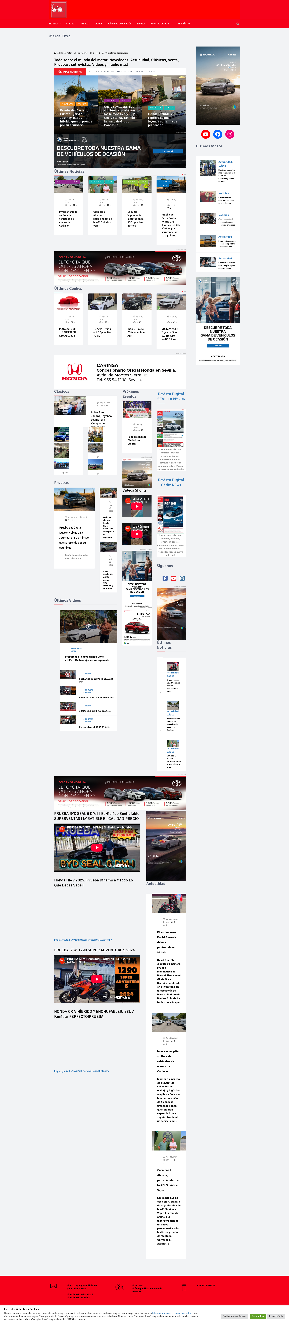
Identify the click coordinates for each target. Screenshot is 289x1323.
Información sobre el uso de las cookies (172, 1313)
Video (73, 651)
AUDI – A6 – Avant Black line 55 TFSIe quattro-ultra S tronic (171, 319)
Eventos (141, 23)
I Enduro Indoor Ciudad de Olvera (136, 440)
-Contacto (137, 1285)
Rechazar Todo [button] (276, 1316)
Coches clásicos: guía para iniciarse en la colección (226, 200)
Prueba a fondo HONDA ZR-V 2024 (94, 727)
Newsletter (184, 23)
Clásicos (71, 23)
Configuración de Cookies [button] (234, 1316)
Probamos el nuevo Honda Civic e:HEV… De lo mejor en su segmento (87, 658)
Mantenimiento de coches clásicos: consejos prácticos (226, 222)
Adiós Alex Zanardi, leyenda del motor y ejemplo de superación (101, 419)
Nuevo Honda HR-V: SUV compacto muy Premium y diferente (108, 580)
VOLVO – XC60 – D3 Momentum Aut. (102, 332)
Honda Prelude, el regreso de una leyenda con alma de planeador (118, 119)
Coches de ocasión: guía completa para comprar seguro (226, 265)
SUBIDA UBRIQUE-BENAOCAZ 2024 (95, 711)
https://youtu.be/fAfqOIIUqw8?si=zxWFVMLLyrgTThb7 (83, 939)
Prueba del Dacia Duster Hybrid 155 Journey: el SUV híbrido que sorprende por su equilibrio (136, 225)
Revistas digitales (161, 23)
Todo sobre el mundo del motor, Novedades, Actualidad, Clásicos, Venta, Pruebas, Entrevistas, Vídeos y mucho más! (116, 62)
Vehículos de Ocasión (119, 23)
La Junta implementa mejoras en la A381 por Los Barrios (101, 218)
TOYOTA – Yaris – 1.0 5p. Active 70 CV (68, 332)
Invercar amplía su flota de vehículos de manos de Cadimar (173, 724)
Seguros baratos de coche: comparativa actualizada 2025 (226, 244)
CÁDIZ (75, 181)
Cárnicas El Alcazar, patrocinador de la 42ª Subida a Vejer (126, 71)
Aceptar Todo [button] (258, 1316)
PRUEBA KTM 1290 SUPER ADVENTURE (96, 698)
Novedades (67, 100)
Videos (98, 23)
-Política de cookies (78, 1297)
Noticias (54, 23)
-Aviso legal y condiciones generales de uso (82, 1287)
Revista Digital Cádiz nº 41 (171, 482)
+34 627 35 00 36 (206, 1285)
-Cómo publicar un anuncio (147, 1288)
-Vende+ (136, 1291)
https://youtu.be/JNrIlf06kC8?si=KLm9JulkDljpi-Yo (81, 1071)
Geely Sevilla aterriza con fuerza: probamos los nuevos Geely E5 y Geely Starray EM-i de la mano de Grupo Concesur (75, 116)
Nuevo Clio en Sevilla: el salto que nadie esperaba (163, 121)
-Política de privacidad (80, 1294)
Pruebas (85, 23)
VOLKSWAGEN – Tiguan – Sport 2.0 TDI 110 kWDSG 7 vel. (136, 334)
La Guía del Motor (64, 53)
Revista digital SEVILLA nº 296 (171, 396)
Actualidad (62, 181)
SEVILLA (81, 100)
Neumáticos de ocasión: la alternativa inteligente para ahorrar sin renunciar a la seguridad (171, 222)
